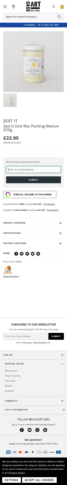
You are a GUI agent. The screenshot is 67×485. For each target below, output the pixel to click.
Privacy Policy (16, 472)
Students (9, 391)
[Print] (38, 254)
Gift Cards (10, 381)
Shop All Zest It (11, 276)
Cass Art (8, 355)
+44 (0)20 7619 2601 (46, 443)
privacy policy (27, 342)
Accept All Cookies (39, 480)
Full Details (49, 204)
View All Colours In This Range (33, 194)
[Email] (33, 254)
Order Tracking (12, 376)
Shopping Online (14, 364)
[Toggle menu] (5, 6)
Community (11, 401)
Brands (8, 386)
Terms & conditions (39, 342)
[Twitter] (27, 254)
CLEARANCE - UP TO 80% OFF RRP (33, 25)
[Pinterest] (22, 254)
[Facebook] (16, 254)
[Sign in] (53, 6)
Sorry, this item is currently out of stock (23, 162)
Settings (11, 480)
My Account (11, 371)
